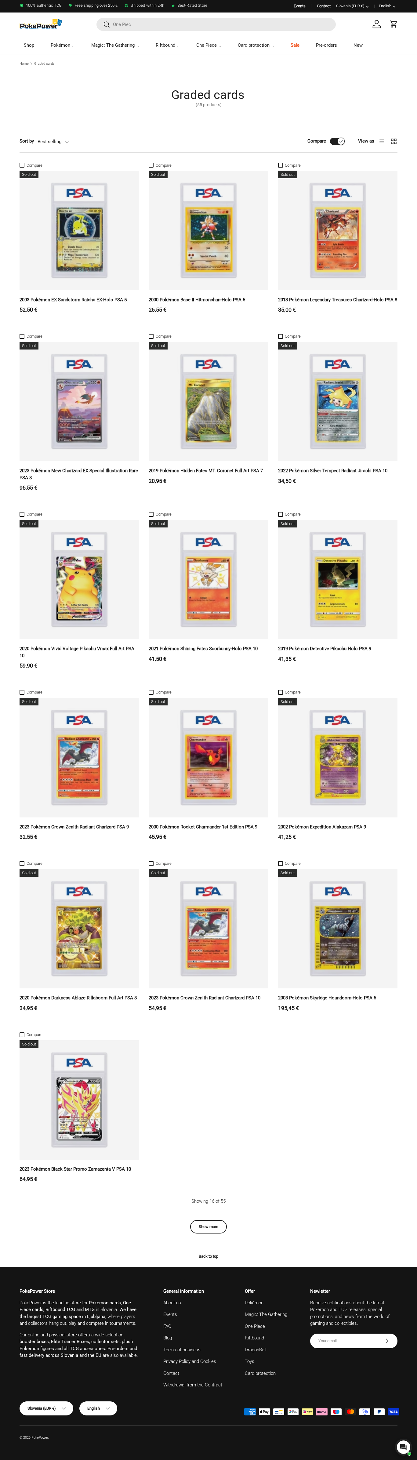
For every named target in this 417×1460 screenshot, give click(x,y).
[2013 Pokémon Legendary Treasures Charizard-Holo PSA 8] (337, 230)
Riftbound (165, 45)
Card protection (254, 45)
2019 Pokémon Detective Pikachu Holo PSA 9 (324, 648)
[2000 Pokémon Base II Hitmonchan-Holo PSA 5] (208, 230)
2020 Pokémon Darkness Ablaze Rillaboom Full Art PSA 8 (78, 998)
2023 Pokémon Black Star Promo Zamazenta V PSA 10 (75, 1169)
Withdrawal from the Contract (192, 1385)
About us (172, 1303)
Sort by (27, 141)
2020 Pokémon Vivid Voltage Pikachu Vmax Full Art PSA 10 (77, 652)
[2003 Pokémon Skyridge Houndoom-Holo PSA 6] (337, 928)
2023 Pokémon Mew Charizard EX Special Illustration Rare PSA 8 (79, 474)
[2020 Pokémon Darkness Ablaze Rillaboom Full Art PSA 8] (79, 928)
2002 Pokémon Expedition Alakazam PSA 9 (322, 827)
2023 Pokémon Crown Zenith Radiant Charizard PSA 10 (204, 998)
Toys (249, 1361)
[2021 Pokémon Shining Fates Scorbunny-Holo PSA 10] (208, 579)
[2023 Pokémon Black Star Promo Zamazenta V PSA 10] (79, 1100)
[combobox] (216, 24)
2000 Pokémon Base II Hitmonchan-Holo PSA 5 (197, 300)
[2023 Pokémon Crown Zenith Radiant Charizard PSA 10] (208, 928)
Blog (167, 1338)
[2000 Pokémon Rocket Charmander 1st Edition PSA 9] (208, 757)
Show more (208, 1226)
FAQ (167, 1326)
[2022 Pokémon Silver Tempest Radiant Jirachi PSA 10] (337, 401)
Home (24, 64)
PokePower (39, 1438)
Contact (324, 6)
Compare (316, 141)
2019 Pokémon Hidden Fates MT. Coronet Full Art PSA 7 (206, 470)
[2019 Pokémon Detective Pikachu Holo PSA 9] (337, 579)
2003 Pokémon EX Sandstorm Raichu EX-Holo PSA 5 (73, 300)
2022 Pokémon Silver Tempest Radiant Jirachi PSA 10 (332, 470)
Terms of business (182, 1350)
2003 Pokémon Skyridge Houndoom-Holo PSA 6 (327, 998)
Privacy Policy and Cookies (189, 1361)
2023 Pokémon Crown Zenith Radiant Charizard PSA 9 (74, 827)
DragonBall (255, 1350)
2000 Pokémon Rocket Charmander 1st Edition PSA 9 (203, 827)
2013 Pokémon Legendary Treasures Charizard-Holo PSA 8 (337, 300)
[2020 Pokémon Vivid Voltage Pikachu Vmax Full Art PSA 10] (79, 579)
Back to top (208, 1256)
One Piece (206, 45)
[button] (394, 24)
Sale (295, 45)
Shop (29, 45)
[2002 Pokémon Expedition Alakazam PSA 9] (337, 757)
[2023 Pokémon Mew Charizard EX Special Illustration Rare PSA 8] (79, 401)
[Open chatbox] (403, 1447)
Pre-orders (326, 45)
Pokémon (60, 45)
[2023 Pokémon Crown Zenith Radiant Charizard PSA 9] (79, 757)
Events (300, 6)
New (358, 45)
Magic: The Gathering (113, 45)
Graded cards (44, 64)
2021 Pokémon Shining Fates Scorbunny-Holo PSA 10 (203, 648)
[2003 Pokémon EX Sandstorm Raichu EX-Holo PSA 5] (79, 230)
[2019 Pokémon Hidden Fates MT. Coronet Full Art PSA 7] (208, 401)
